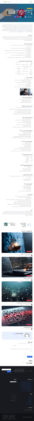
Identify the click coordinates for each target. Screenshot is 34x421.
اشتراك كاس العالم (23, 29)
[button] (4, 2)
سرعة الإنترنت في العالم (28, 278)
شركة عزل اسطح (5, 416)
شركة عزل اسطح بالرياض (5, 415)
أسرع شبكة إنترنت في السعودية (26, 254)
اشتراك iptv (27, 107)
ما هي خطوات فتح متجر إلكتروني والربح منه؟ (12, 224)
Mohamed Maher (19, 333)
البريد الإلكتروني (15, 345)
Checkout (30, 397)
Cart (30, 396)
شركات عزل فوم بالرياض (12, 416)
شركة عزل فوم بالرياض (13, 415)
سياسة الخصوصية (28, 403)
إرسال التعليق (30, 356)
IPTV (16, 196)
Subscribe (9, 371)
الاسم (31, 345)
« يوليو (15, 401)
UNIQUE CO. (26, 255)
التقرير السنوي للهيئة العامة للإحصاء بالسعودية (23, 225)
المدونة (30, 402)
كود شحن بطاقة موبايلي (28, 327)
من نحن (30, 404)
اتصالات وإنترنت (29, 8)
